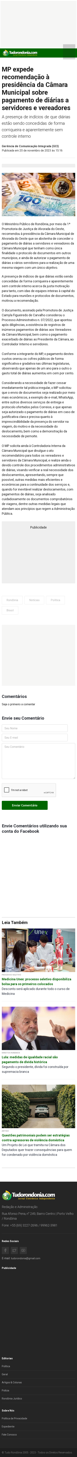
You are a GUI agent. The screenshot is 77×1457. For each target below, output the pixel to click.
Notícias (34, 600)
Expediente (8, 1426)
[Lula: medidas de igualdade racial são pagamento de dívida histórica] (38, 1028)
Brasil (10, 610)
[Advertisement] (38, 655)
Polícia (5, 1390)
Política (55, 600)
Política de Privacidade (14, 1418)
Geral (5, 1374)
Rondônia (12, 600)
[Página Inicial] (20, 53)
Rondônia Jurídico (12, 1398)
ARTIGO (5, 1131)
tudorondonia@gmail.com (25, 1258)
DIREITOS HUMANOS (11, 1053)
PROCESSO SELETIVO (11, 975)
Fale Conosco (9, 1434)
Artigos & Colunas (12, 1382)
